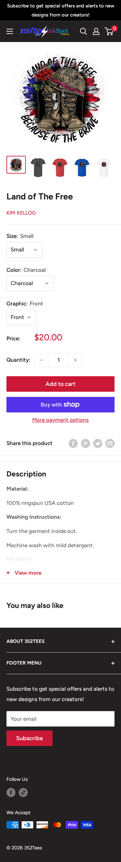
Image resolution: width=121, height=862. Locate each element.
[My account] (96, 31)
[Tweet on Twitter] (97, 443)
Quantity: (18, 360)
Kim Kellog (21, 213)
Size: (20, 236)
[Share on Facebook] (73, 443)
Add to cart (60, 384)
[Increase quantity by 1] (75, 360)
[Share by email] (110, 443)
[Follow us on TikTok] (23, 792)
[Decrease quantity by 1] (41, 360)
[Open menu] (9, 31)
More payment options (60, 420)
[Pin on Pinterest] (85, 443)
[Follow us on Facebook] (10, 792)
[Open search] (83, 31)
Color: (26, 270)
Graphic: (24, 303)
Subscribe (29, 738)
